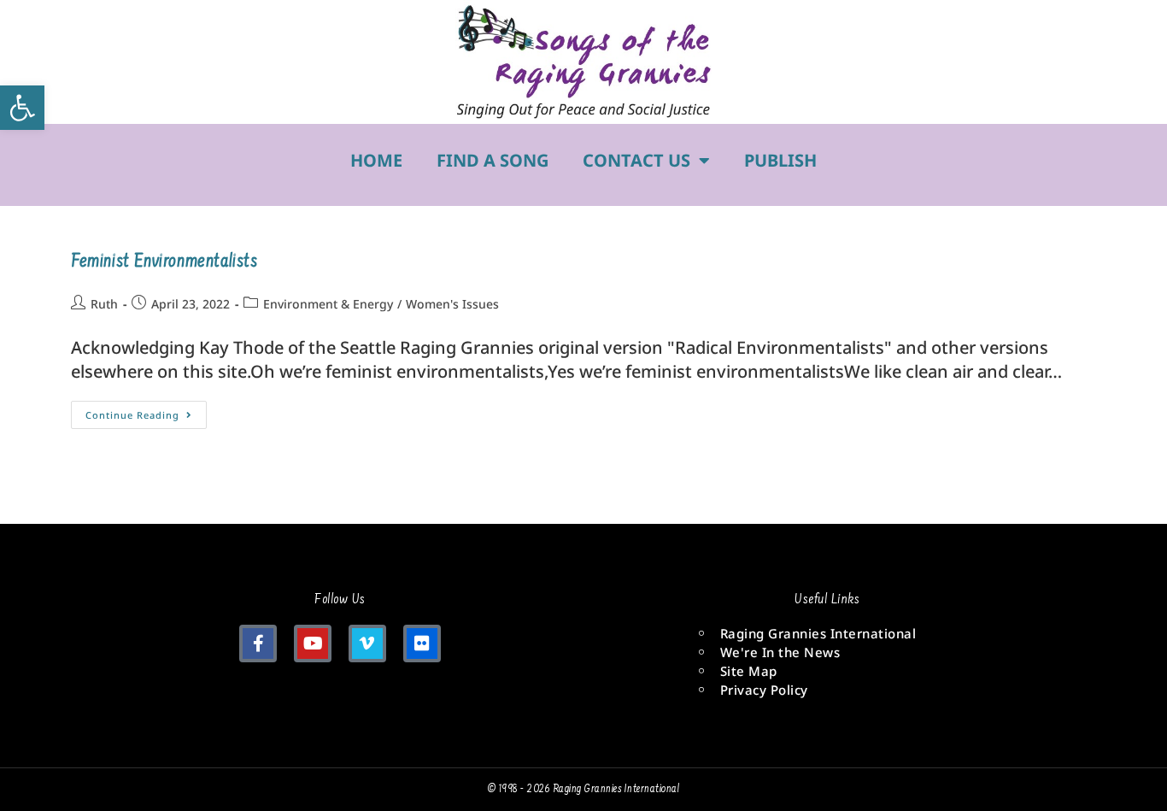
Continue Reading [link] (146, 411)
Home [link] (376, 160)
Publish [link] (780, 160)
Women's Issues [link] (452, 304)
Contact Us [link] (636, 160)
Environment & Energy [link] (328, 304)
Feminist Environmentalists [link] (164, 262)
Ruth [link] (104, 304)
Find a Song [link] (492, 160)
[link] (22, 107)
